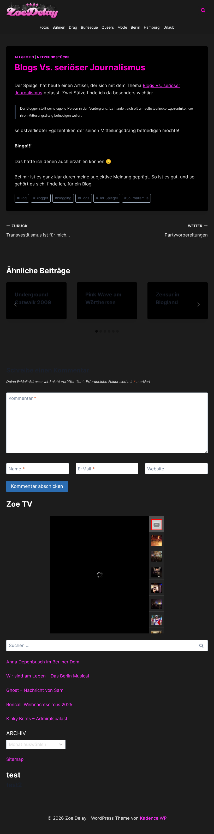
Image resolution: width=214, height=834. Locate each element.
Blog (22, 198)
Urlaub (169, 27)
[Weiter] (198, 304)
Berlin (135, 27)
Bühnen (58, 27)
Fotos (44, 27)
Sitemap (14, 759)
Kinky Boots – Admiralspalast (36, 718)
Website (155, 468)
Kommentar (22, 398)
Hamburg (152, 27)
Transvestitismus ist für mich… (38, 231)
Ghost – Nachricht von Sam (34, 690)
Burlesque (89, 27)
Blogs (83, 198)
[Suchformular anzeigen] (203, 10)
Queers (108, 27)
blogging (63, 198)
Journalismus (136, 198)
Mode (122, 27)
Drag (73, 27)
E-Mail (86, 468)
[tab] (96, 331)
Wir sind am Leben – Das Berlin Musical (47, 676)
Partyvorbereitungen (186, 231)
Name (17, 468)
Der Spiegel (107, 198)
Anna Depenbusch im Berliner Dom (42, 661)
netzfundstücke (53, 57)
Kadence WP (153, 818)
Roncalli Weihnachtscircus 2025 (39, 704)
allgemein (24, 57)
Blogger (40, 198)
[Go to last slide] (15, 304)
